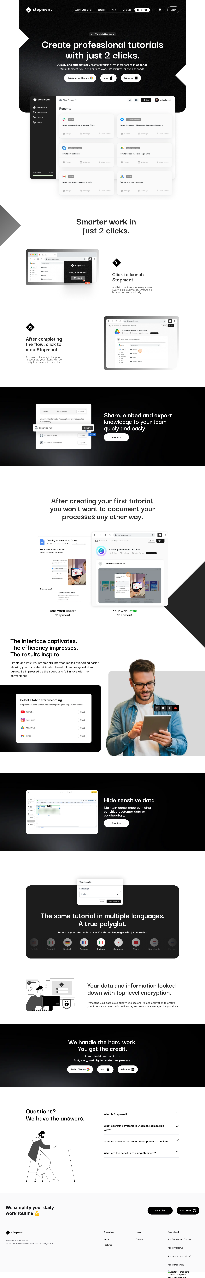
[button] (160, 10)
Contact (127, 10)
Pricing (114, 10)
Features (101, 10)
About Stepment (83, 10)
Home (106, 1239)
